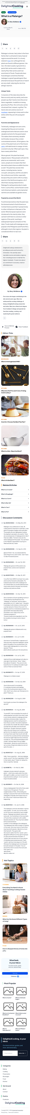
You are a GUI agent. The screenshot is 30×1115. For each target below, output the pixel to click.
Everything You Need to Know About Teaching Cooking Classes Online (14, 890)
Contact (5, 1091)
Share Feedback (23, 327)
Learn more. (22, 2)
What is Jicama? (7, 997)
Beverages (5, 359)
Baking (5, 916)
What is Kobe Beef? (8, 480)
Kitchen (4, 388)
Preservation (6, 1074)
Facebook (6, 1099)
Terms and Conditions (13, 1112)
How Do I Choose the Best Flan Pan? (13, 422)
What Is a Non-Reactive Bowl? (11, 451)
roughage (4, 112)
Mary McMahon (14, 21)
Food (3, 478)
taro (9, 61)
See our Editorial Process (9, 327)
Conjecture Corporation (17, 1110)
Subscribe (15, 973)
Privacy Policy (4, 1112)
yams (3, 146)
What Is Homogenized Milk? (10, 361)
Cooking (6, 884)
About (4, 1089)
